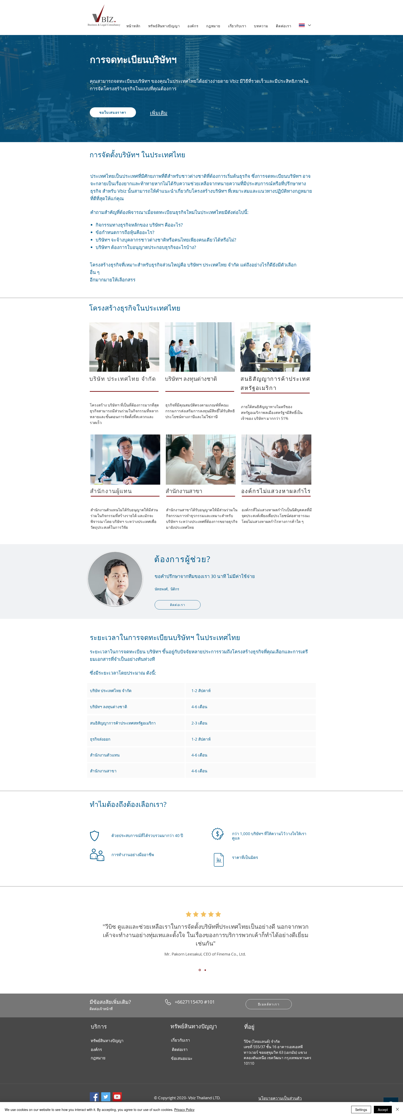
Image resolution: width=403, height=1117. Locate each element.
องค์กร (96, 1049)
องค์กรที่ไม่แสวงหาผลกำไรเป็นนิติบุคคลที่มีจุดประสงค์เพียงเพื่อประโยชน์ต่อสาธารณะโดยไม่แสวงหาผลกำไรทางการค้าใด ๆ (277, 515)
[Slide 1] (199, 970)
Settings (361, 1109)
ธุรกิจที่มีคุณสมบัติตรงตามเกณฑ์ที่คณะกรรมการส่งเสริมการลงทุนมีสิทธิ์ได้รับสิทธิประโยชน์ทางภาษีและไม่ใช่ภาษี (200, 411)
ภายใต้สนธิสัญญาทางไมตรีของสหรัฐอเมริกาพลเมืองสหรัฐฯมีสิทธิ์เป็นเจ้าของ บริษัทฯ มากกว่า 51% (271, 412)
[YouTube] (117, 1096)
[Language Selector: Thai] (304, 25)
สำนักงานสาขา (184, 491)
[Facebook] (94, 1096)
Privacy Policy (184, 1109)
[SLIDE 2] (205, 970)
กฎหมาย (98, 1058)
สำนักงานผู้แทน (111, 491)
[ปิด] (397, 1109)
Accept (383, 1109)
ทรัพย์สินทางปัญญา (107, 1040)
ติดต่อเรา (180, 1049)
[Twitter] (105, 1096)
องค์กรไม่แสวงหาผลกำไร (276, 491)
